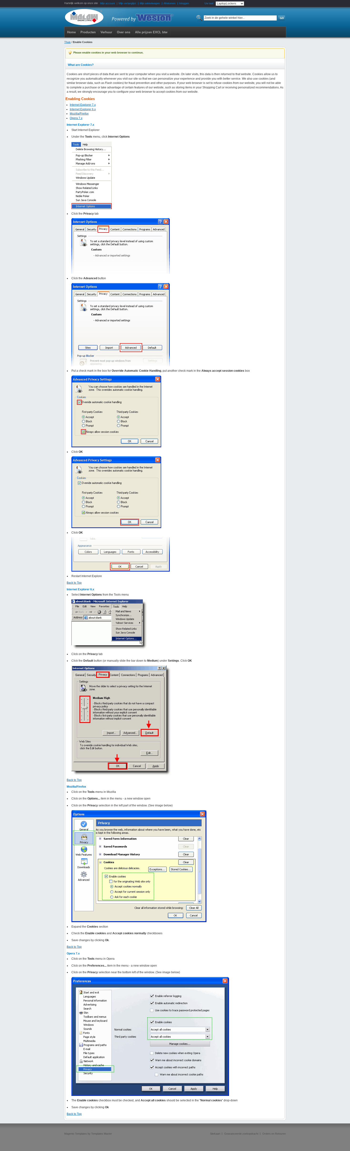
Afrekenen (169, 3)
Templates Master (101, 1133)
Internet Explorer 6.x (83, 109)
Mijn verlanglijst (127, 3)
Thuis (67, 42)
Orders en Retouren (274, 1133)
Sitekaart (215, 1133)
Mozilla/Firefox (79, 113)
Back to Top (74, 582)
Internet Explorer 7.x (83, 104)
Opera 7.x (76, 118)
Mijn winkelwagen (150, 3)
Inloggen (184, 3)
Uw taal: (209, 3)
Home (71, 32)
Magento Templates (75, 1133)
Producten (88, 32)
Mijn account (107, 3)
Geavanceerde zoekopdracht (241, 1133)
